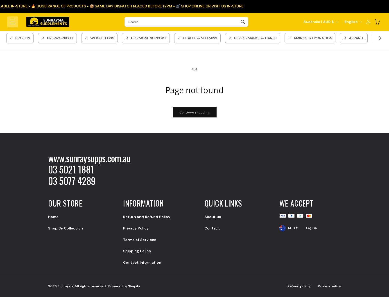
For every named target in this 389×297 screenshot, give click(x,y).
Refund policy (298, 286)
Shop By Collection (65, 228)
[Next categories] (380, 38)
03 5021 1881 (71, 169)
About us (212, 216)
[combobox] (186, 22)
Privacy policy (329, 286)
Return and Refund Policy (146, 216)
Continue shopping (194, 112)
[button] (12, 21)
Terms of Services (139, 239)
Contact (212, 228)
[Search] (243, 22)
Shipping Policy (137, 251)
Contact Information (142, 262)
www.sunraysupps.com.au (89, 158)
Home (53, 216)
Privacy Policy (136, 228)
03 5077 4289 (71, 180)
